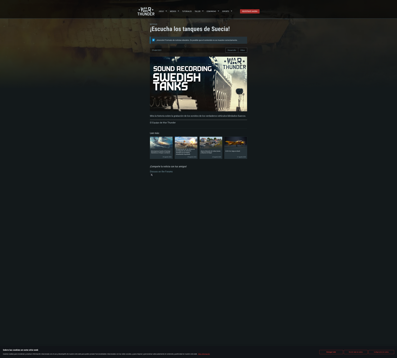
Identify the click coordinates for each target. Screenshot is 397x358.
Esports (225, 11)
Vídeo (242, 50)
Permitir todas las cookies (356, 352)
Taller (197, 11)
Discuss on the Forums (161, 171)
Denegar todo (331, 352)
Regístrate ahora (249, 11)
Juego (161, 11)
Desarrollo (232, 50)
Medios (173, 11)
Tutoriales (187, 11)
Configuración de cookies (381, 352)
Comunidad (211, 11)
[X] (151, 175)
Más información (204, 354)
